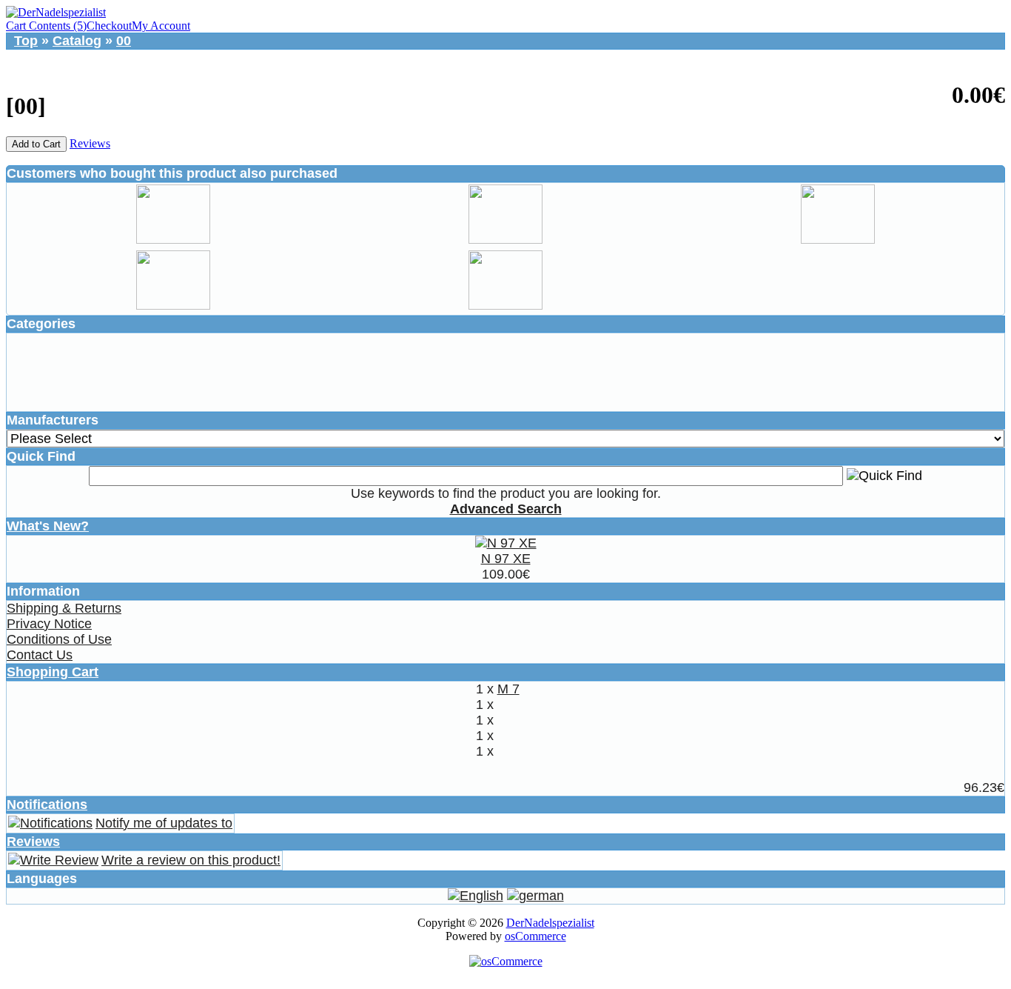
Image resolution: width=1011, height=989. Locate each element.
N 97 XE (506, 558)
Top (26, 40)
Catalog (77, 40)
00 (123, 40)
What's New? (48, 526)
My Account (161, 25)
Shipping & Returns (64, 608)
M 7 (508, 689)
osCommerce (535, 936)
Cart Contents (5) (46, 25)
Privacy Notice (49, 623)
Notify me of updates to (163, 823)
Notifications (47, 804)
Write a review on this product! (191, 860)
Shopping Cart (52, 672)
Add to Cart (36, 144)
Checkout (109, 25)
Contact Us (40, 654)
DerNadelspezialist (550, 922)
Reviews (90, 143)
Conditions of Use (59, 639)
